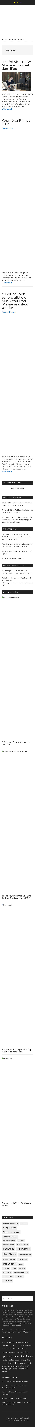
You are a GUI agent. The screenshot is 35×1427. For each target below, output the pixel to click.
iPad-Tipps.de (17, 13)
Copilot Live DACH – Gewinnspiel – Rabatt (14, 1398)
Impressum (24, 1420)
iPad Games (23, 1249)
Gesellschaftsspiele (8, 1244)
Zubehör (4, 505)
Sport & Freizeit (7, 1272)
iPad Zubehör (19, 510)
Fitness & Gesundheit (9, 1240)
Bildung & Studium (9, 1228)
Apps (8, 537)
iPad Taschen (23, 517)
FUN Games (21, 1240)
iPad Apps (16, 551)
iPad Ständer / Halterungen (20, 520)
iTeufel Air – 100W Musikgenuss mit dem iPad (16, 65)
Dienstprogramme (11, 1232)
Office (14, 1268)
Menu (19, 2)
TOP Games (7, 1281)
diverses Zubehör (8, 522)
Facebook (10, 1332)
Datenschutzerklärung (13, 1420)
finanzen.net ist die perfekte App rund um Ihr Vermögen (17, 1050)
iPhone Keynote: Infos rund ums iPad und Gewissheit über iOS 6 (16, 897)
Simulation (22, 1268)
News (12, 571)
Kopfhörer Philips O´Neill (16, 122)
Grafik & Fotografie (22, 1244)
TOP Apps (20, 558)
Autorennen (24, 1223)
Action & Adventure (10, 1224)
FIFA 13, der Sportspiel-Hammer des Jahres (15, 1382)
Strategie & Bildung (21, 1272)
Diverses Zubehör (10, 1237)
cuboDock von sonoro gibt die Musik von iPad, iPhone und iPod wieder (15, 301)
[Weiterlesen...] (7, 109)
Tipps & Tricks (8, 1276)
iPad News (24, 578)
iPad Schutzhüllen (25, 1255)
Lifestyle (6, 1268)
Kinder (21, 1264)
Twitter (26, 1332)
